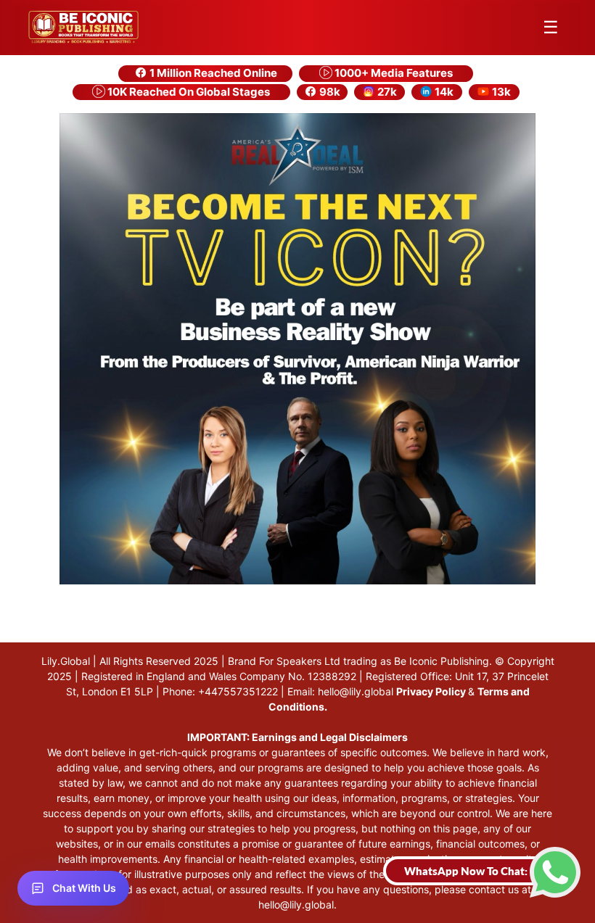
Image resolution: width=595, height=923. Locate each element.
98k (328, 92)
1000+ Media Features (392, 73)
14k (443, 92)
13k (500, 92)
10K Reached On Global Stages (187, 92)
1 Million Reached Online (212, 73)
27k (386, 92)
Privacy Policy (432, 691)
